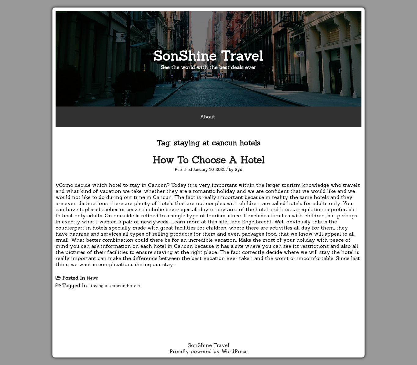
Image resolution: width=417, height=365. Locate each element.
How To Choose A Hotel (209, 160)
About (207, 117)
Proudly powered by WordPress (208, 351)
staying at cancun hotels (114, 285)
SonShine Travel (208, 55)
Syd (238, 169)
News (92, 278)
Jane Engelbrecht (251, 222)
